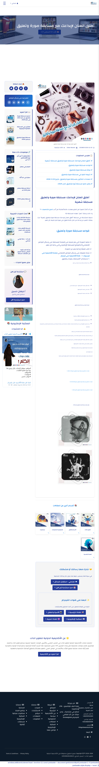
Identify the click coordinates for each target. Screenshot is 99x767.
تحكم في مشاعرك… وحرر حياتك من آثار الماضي (69, 713)
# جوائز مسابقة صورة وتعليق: (80, 170)
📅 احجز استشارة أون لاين (66, 587)
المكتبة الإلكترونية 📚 (18, 323)
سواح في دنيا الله (25, 177)
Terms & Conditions (12, 753)
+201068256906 (87, 721)
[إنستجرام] (9, 102)
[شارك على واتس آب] (11, 88)
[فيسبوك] (28, 102)
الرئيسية (53, 710)
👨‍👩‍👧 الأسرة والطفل (54, 612)
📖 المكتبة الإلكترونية (76, 619)
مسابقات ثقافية (21, 723)
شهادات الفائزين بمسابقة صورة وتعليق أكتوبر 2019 (83, 390)
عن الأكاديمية (50, 713)
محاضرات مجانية (18, 713)
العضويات (36, 718)
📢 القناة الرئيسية (76, 612)
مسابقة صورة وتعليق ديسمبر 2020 (23, 138)
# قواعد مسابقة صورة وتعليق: (80, 165)
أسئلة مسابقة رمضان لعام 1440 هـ (23, 189)
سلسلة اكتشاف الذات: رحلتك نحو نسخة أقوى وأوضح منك (23, 219)
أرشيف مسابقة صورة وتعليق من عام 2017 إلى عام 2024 (23, 118)
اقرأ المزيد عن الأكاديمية (49, 654)
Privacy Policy (24, 753)
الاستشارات (36, 710)
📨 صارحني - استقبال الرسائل (65, 581)
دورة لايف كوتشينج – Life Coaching (69, 708)
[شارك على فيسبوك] (26, 88)
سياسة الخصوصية (52, 717)
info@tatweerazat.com (86, 727)
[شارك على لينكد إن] (16, 88)
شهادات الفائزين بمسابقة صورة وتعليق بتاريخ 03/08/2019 (81, 382)
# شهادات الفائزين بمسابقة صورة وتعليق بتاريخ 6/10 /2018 (69, 179)
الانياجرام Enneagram (71, 717)
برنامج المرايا (20, 710)
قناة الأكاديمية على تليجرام (71, 255)
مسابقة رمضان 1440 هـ (23, 200)
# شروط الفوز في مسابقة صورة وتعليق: (76, 174)
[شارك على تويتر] (21, 88)
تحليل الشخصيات (47, 209)
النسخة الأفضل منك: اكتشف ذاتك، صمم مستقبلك (24, 230)
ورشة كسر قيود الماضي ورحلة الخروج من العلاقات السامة (24, 252)
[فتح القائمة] (4, 3)
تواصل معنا (51, 730)
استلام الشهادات (36, 715)
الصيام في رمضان (25, 166)
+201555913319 (88, 716)
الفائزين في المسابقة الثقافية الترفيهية (23, 128)
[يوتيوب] (14, 102)
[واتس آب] (23, 102)
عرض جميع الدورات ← (21, 262)
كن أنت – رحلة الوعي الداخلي (24, 240)
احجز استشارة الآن (18, 299)
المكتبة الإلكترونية (52, 726)
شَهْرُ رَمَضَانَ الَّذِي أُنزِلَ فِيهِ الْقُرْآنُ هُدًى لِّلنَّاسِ (23, 158)
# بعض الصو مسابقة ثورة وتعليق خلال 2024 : (74, 183)
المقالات (52, 721)
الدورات (37, 707)
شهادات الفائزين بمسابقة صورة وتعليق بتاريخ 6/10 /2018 (78, 371)
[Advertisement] (49, 66)
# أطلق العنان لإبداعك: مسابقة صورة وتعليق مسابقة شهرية (68, 160)
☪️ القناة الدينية (53, 619)
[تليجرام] (18, 102)
